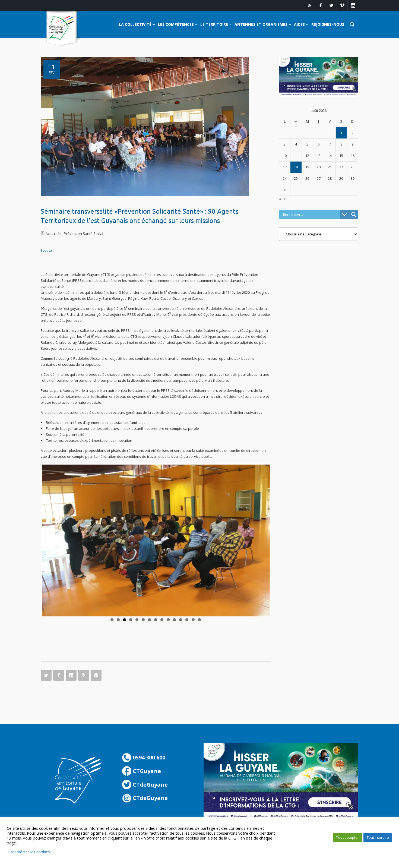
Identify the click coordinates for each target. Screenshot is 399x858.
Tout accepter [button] (347, 837)
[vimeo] (342, 5)
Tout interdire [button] (378, 837)
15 (199, 619)
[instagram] (352, 5)
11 (174, 619)
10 (168, 619)
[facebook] (320, 5)
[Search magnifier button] (353, 214)
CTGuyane (146, 771)
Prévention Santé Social (83, 233)
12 (180, 619)
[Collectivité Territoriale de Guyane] (61, 28)
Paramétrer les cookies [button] (29, 851)
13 (186, 619)
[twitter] (331, 5)
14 (193, 619)
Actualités (54, 233)
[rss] (309, 5)
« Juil (282, 198)
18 (296, 167)
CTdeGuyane (149, 784)
